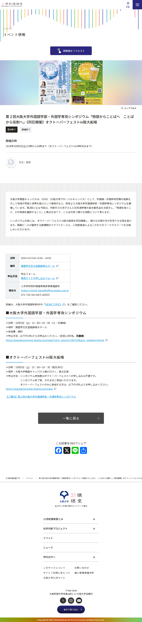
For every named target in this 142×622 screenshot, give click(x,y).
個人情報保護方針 (84, 572)
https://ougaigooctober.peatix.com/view (29, 388)
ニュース (48, 547)
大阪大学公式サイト (54, 577)
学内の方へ (49, 557)
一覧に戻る (71, 418)
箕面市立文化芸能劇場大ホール (38, 266)
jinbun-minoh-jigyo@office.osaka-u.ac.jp (45, 290)
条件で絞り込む (71, 609)
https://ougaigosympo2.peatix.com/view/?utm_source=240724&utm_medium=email (55, 340)
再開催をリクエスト (74, 50)
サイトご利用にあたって (56, 572)
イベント (48, 538)
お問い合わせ (81, 567)
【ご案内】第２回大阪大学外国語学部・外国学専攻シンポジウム (41, 396)
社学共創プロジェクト (55, 528)
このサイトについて (54, 567)
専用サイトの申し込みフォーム (38, 278)
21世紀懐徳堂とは (53, 519)
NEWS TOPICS (53, 304)
